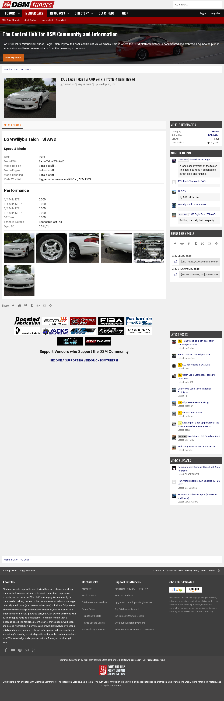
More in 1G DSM (181, 153)
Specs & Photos (12, 125)
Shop (124, 13)
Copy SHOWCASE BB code (185, 269)
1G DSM (215, 131)
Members (87, 588)
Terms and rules (175, 570)
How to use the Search (93, 622)
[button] (19, 13)
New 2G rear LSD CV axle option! (199, 436)
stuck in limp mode (190, 412)
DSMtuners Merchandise (94, 602)
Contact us (158, 570)
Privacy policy (192, 570)
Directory (82, 13)
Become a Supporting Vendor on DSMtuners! (84, 360)
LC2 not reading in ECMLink (194, 364)
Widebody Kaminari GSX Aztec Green (196, 446)
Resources (57, 13)
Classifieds (106, 13)
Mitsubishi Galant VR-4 (121, 682)
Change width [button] (10, 570)
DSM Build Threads (11, 20)
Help (203, 570)
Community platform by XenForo (89, 660)
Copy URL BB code (181, 256)
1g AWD (182, 191)
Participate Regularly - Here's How (131, 588)
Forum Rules (88, 609)
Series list (61, 20)
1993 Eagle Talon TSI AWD (197, 214)
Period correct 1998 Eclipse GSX (194, 354)
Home (212, 570)
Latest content (30, 20)
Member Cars (34, 13)
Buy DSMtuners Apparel (127, 609)
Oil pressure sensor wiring (194, 402)
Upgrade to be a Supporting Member (133, 602)
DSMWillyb (68, 84)
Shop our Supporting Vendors (130, 622)
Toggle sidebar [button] (27, 570)
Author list (47, 20)
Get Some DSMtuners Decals (129, 616)
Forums (10, 13)
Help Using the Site (91, 616)
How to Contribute (124, 595)
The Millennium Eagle (194, 159)
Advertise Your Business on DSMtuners (134, 629)
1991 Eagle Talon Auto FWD (192, 181)
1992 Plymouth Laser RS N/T (192, 204)
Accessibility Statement (94, 629)
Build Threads (89, 595)
